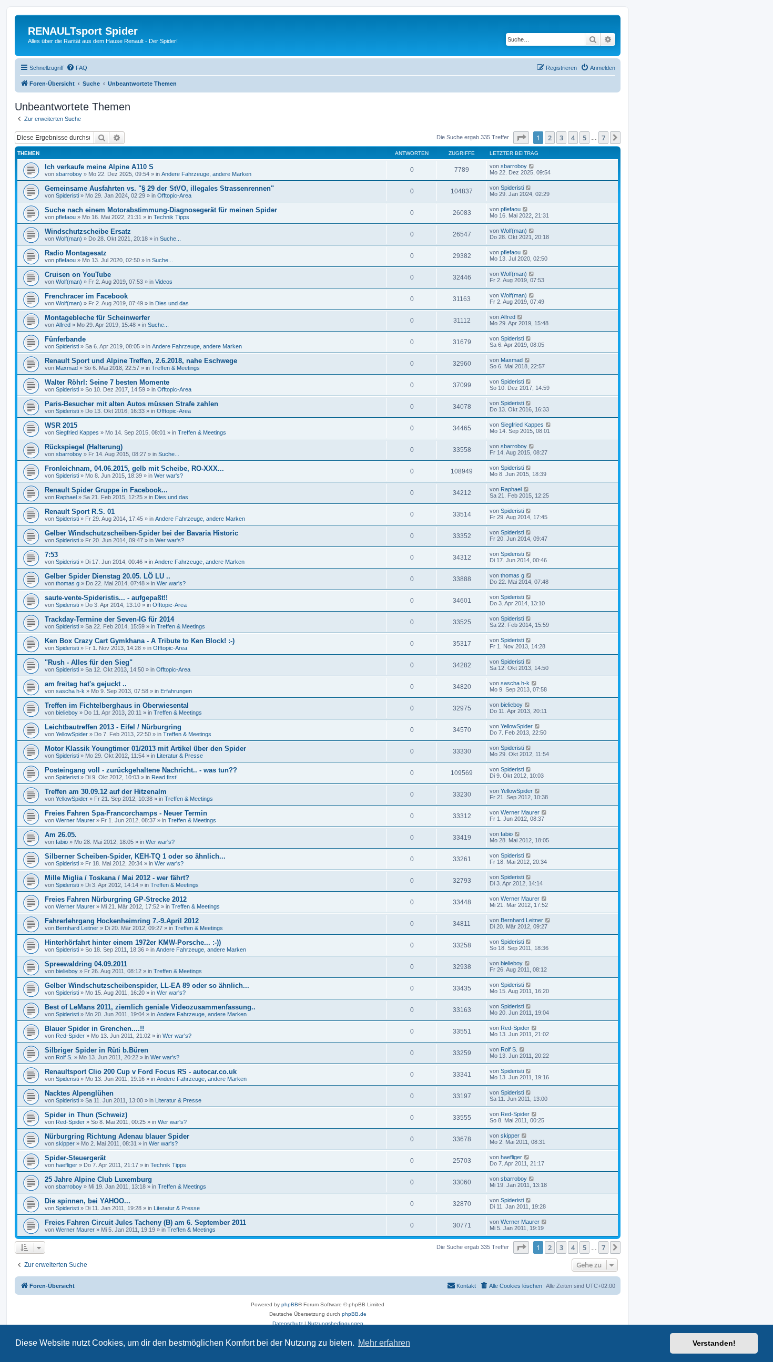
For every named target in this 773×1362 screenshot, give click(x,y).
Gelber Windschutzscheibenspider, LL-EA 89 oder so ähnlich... (147, 985)
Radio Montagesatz (76, 253)
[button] (521, 137)
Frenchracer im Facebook (86, 296)
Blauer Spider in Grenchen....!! (94, 1029)
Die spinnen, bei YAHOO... (87, 1201)
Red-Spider (70, 1036)
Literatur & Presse (180, 755)
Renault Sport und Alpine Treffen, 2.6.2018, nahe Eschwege (141, 361)
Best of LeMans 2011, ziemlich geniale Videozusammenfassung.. (150, 1007)
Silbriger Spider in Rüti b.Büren (96, 1050)
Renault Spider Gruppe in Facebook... (106, 490)
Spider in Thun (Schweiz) (86, 1115)
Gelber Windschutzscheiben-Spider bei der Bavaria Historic (141, 533)
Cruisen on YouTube (78, 274)
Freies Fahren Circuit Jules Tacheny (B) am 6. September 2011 (145, 1222)
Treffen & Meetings (175, 368)
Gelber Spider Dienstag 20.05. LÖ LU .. (107, 576)
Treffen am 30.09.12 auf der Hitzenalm (106, 792)
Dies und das (172, 303)
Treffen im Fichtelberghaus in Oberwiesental (117, 705)
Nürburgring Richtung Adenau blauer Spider (117, 1136)
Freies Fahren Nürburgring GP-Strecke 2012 (116, 899)
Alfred (63, 325)
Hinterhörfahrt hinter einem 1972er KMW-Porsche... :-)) (133, 942)
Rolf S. (64, 1057)
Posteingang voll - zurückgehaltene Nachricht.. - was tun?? (141, 770)
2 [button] (550, 137)
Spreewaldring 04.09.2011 (86, 964)
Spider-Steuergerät (75, 1158)
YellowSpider (72, 734)
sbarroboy (69, 174)
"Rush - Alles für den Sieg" (89, 662)
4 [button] (573, 137)
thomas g (67, 583)
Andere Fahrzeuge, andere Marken (206, 174)
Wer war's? (168, 475)
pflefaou (66, 217)
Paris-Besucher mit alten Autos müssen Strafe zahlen (131, 404)
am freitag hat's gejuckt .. (86, 684)
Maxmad (67, 368)
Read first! (164, 777)
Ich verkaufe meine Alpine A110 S (99, 167)
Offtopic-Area (174, 195)
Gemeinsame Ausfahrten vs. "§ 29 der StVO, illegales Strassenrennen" (159, 188)
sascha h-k (70, 691)
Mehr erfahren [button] (384, 1342)
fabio (62, 842)
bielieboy (67, 712)
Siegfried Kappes (77, 432)
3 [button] (561, 137)
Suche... (170, 238)
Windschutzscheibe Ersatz (88, 231)
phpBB (289, 1304)
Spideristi (67, 195)
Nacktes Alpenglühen (79, 1093)
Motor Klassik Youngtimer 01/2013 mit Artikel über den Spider (145, 748)
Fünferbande (65, 339)
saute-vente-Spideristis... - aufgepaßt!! (106, 598)
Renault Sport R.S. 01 (80, 511)
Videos (163, 281)
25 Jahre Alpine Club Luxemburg (98, 1179)
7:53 (51, 555)
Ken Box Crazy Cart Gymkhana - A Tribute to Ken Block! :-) (140, 641)
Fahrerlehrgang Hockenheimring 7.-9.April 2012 (122, 921)
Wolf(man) (69, 238)
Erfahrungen (176, 691)
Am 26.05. (61, 835)
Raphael (66, 497)
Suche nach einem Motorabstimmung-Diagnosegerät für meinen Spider (161, 210)
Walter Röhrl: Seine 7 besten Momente (107, 382)
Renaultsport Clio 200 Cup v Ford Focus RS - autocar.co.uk (141, 1072)
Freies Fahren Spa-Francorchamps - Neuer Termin (126, 813)
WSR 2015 (61, 425)
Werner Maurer (75, 820)
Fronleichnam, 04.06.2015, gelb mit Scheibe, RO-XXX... (134, 468)
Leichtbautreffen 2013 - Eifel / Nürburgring (113, 727)
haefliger (66, 1165)
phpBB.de (354, 1314)
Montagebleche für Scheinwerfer (97, 318)
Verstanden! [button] (714, 1343)
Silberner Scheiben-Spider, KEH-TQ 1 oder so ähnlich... (135, 856)
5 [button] (584, 137)
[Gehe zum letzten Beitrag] (531, 166)
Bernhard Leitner (77, 928)
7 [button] (603, 137)
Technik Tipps (171, 217)
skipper (65, 1143)
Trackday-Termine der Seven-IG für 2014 (109, 619)
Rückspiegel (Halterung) (84, 447)
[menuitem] (76, 67)
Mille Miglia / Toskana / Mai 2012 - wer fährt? (117, 878)
